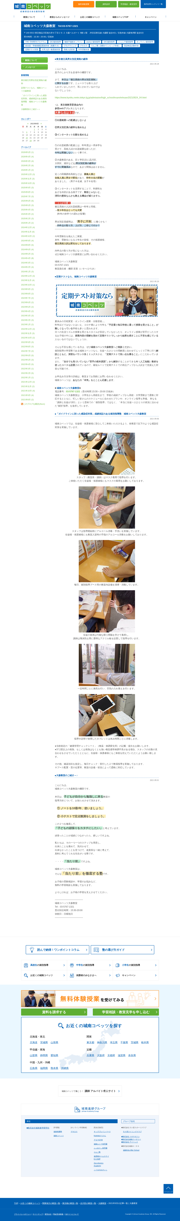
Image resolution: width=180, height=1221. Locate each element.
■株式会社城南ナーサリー (131, 1139)
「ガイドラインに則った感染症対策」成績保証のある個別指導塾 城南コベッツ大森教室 (101, 414)
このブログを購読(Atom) (34, 404)
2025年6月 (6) (27, 201)
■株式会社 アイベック (129, 1142)
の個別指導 (39, 965)
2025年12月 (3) (28, 174)
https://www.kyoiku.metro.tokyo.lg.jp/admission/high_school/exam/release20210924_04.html (101, 97)
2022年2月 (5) (27, 373)
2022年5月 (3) (27, 360)
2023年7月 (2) (27, 298)
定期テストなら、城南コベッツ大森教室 (76, 276)
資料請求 (106, 4)
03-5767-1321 (73, 391)
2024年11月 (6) (28, 232)
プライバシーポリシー (22, 1214)
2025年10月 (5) (28, 183)
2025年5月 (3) (27, 205)
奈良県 (132, 1055)
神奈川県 (102, 1042)
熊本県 (54, 1068)
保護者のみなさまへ (86, 975)
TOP (16, 1203)
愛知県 (54, 1055)
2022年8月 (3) (27, 346)
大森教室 (102, 1203)
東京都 (90, 1042)
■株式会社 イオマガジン (130, 1137)
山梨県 (33, 1055)
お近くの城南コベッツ (90, 17)
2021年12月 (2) (28, 382)
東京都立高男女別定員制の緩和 (72, 59)
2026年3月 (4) (27, 161)
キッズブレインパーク (102, 1132)
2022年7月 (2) (27, 351)
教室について (29, 17)
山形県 (54, 1042)
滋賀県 (121, 1055)
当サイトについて (72, 1214)
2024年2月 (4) (27, 267)
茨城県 (134, 1042)
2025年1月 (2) (27, 223)
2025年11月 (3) (28, 179)
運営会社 (48, 1214)
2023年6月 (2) (27, 302)
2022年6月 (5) (27, 355)
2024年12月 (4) (28, 227)
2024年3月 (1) (27, 263)
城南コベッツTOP (120, 17)
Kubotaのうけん (100, 1136)
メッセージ (30, 67)
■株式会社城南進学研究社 (38, 1128)
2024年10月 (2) (28, 236)
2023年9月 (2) (27, 289)
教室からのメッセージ (59, 17)
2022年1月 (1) (27, 377)
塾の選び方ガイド (113, 949)
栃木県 (145, 1042)
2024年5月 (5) (27, 254)
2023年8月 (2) (27, 294)
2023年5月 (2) (27, 307)
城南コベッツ (59, 1136)
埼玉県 (114, 1042)
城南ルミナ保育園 (100, 1144)
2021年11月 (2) (28, 386)
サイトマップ (38, 1214)
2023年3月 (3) (27, 315)
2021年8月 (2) (27, 399)
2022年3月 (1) (27, 369)
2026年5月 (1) (27, 152)
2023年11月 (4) (28, 280)
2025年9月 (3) (27, 187)
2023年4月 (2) (27, 311)
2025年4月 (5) (27, 210)
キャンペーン (151, 17)
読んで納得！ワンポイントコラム (58, 949)
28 (31, 141)
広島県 (33, 1068)
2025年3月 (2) (27, 214)
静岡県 (44, 1055)
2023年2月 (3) (27, 320)
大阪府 (101, 1055)
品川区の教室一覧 (88, 1203)
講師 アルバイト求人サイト (89, 1091)
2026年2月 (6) (27, 165)
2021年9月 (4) (27, 395)
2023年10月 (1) (28, 285)
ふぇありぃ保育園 (100, 1148)
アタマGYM (98, 1140)
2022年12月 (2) (28, 329)
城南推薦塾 (58, 1132)
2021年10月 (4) (28, 391)
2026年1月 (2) (27, 170)
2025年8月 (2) (27, 192)
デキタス (74, 1132)
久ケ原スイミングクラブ (132, 1132)
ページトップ (168, 1192)
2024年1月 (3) (27, 271)
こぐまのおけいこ (100, 1170)
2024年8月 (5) (27, 245)
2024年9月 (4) (27, 240)
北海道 (33, 1042)
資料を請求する (54, 1012)
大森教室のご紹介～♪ (67, 775)
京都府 (111, 1055)
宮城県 (44, 1042)
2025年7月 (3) (27, 196)
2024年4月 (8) (27, 258)
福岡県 (44, 1068)
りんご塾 (97, 1152)
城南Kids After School (131, 1150)
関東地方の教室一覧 (51, 1203)
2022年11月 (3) (28, 333)
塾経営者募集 (58, 1214)
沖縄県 (65, 1068)
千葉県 (124, 1042)
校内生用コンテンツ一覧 (153, 4)
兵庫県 (90, 1055)
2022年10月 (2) (28, 338)
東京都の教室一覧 (70, 1203)
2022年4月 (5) (27, 364)
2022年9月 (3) (27, 342)
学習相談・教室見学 (129, 4)
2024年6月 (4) (27, 249)
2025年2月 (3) (27, 218)
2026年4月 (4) (27, 156)
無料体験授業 (83, 4)
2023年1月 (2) (27, 324)
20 (27, 138)
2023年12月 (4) (28, 276)
